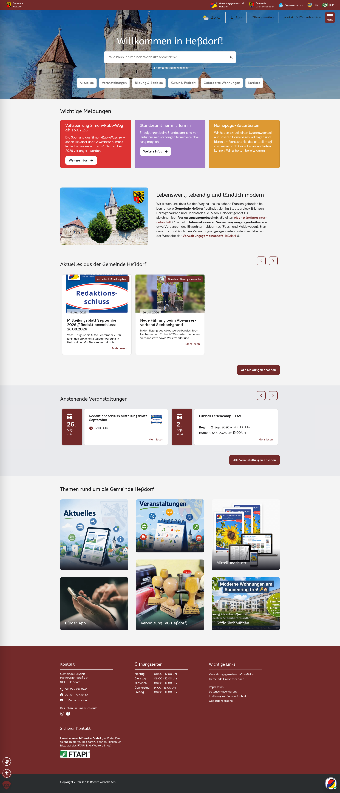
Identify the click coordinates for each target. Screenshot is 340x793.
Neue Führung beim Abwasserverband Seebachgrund (168, 322)
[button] (273, 260)
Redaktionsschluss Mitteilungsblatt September (118, 418)
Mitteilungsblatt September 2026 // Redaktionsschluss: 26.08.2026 (92, 324)
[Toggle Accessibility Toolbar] (6, 773)
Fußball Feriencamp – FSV (220, 416)
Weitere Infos (101, 745)
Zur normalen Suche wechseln (170, 67)
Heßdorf (209, 236)
